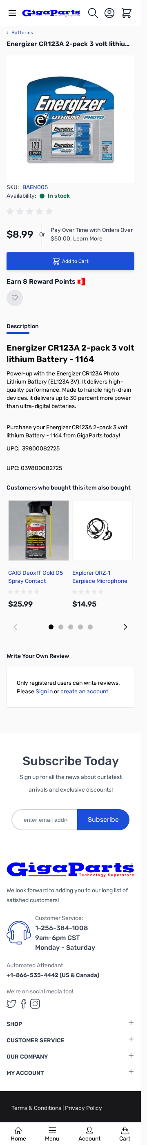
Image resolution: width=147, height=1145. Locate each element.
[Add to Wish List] (15, 298)
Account (89, 1138)
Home (18, 1138)
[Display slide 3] (71, 627)
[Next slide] (125, 627)
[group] (31, 211)
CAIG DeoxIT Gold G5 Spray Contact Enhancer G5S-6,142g (36, 581)
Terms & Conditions (36, 1108)
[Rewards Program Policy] (80, 282)
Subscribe (103, 819)
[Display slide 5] (90, 627)
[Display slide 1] (51, 627)
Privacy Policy (83, 1108)
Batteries (20, 32)
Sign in (44, 691)
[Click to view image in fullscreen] (70, 119)
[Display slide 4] (80, 627)
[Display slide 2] (61, 627)
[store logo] (54, 12)
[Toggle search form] (93, 13)
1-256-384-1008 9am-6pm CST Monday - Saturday (65, 937)
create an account (84, 691)
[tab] (23, 328)
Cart (124, 1138)
